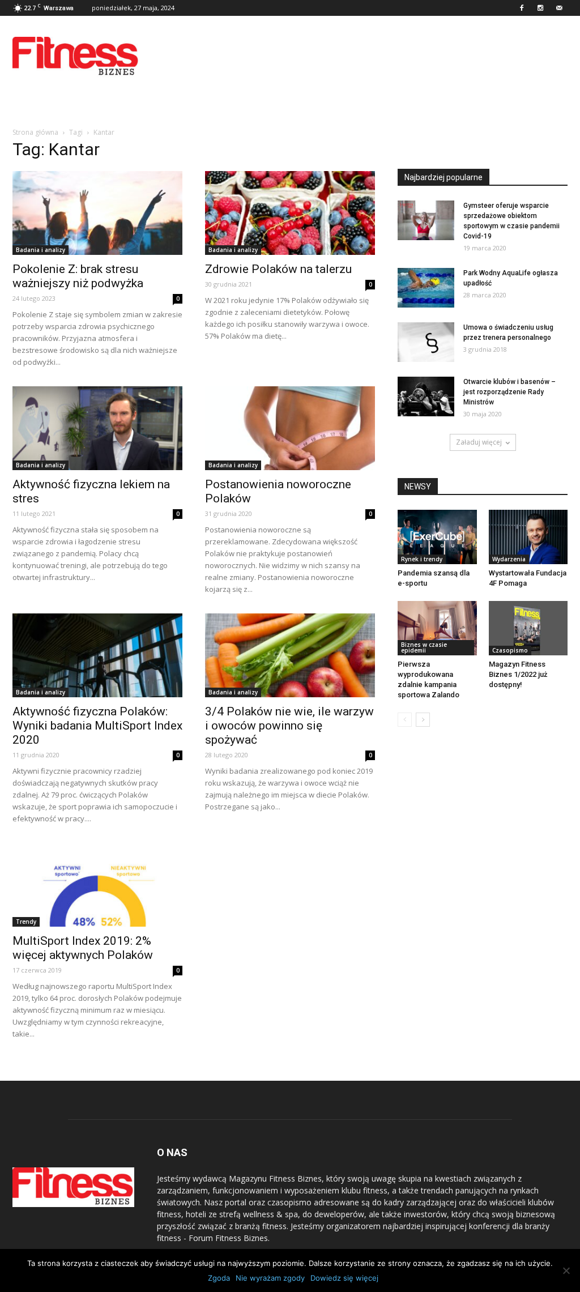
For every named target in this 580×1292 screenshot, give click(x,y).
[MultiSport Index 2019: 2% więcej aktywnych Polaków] (97, 885)
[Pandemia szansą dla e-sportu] (437, 537)
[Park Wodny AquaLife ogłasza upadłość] (426, 288)
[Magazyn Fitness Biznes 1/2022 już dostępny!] (528, 628)
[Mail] (559, 8)
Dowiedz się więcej (344, 1277)
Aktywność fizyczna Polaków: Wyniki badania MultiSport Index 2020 (97, 726)
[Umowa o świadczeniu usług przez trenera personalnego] (426, 342)
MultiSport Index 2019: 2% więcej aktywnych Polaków (82, 948)
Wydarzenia (509, 559)
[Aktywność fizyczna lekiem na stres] (97, 428)
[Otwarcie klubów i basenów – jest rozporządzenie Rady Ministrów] (426, 396)
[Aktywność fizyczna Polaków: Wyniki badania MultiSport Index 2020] (97, 655)
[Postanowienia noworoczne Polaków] (290, 428)
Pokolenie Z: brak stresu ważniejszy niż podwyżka (77, 276)
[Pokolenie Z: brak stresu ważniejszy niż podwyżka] (97, 213)
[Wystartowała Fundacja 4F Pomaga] (528, 537)
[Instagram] (540, 8)
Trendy (26, 922)
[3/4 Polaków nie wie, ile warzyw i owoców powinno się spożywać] (290, 655)
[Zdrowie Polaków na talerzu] (290, 213)
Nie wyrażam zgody (270, 1277)
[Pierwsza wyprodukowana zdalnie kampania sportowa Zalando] (437, 628)
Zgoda (219, 1277)
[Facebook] (521, 8)
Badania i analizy (40, 250)
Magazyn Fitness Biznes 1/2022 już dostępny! (518, 674)
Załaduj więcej (479, 442)
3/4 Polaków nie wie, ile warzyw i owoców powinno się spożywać (289, 726)
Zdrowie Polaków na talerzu (278, 269)
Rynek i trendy (421, 559)
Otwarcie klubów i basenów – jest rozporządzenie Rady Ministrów (509, 392)
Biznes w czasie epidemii (424, 647)
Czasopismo (510, 650)
